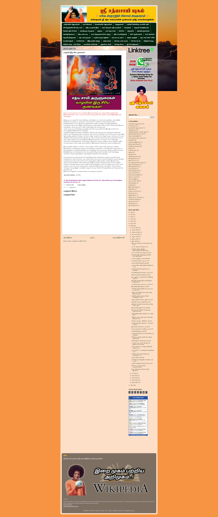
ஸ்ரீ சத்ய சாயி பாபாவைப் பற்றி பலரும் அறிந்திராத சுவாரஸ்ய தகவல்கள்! (83, 458)
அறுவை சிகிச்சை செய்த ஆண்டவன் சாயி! (142, 299)
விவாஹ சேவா (119, 44)
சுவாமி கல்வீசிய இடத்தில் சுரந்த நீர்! (140, 263)
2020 (131, 225)
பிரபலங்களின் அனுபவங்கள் (103, 24)
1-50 (136, 401)
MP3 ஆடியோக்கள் (136, 34)
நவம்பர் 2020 (135, 230)
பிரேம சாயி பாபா (83, 34)
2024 (131, 216)
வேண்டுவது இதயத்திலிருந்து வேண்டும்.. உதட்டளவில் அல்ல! (141, 255)
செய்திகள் (127, 27)
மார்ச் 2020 (134, 378)
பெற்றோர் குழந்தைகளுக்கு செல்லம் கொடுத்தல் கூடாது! (140, 296)
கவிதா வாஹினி (132, 37)
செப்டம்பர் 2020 (136, 234)
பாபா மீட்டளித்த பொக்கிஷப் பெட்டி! (139, 246)
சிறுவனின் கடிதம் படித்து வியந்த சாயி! (141, 302)
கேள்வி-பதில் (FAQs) (70, 31)
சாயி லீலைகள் (87, 24)
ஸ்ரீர (140, 407)
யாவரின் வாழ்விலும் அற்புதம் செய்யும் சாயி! (142, 363)
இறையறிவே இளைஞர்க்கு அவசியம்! (140, 286)
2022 (131, 221)
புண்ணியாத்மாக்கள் (143, 31)
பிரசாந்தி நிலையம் (69, 34)
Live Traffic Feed (138, 397)
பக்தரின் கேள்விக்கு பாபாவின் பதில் (138, 24)
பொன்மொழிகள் (68, 41)
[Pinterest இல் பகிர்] (85, 185)
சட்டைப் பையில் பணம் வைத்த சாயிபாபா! (141, 252)
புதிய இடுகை (67, 237)
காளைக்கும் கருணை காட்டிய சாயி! (140, 260)
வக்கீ (134, 430)
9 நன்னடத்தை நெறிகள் (101, 37)
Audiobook (80, 41)
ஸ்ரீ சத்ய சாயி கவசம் (121, 41)
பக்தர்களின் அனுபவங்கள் (72, 24)
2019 (131, 385)
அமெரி (137, 404)
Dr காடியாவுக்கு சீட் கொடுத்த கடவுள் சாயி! (142, 329)
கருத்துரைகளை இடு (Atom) (79, 241)
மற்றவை (99, 31)
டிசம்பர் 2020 (135, 227)
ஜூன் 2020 (135, 241)
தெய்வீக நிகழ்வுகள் (69, 37)
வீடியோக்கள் (107, 41)
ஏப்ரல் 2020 (134, 375)
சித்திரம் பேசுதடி (149, 41)
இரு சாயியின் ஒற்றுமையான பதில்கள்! (140, 307)
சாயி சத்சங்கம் (150, 34)
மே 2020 (134, 373)
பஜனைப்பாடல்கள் (105, 44)
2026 (131, 212)
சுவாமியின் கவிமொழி (90, 44)
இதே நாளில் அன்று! (94, 41)
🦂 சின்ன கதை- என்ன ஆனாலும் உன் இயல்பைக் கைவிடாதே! (140, 343)
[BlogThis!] (80, 185)
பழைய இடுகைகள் (118, 237)
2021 (131, 223)
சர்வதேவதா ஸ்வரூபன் (87, 31)
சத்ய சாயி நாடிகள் (85, 37)
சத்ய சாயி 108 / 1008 (147, 37)
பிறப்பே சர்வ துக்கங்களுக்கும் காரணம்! (141, 274)
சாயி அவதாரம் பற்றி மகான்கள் (111, 27)
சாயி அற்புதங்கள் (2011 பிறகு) (100, 34)
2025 (131, 214)
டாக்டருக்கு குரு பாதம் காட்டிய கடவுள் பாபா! (142, 284)
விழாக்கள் (130, 31)
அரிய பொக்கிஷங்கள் (120, 34)
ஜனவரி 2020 (135, 382)
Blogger (126, 510)
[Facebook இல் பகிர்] (83, 185)
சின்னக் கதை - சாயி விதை (72, 44)
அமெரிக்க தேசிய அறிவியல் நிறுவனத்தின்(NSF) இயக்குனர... (140, 249)
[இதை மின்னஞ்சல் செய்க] (78, 185)
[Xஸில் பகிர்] (81, 185)
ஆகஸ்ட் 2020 (135, 236)
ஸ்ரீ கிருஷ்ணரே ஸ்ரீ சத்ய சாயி (72, 27)
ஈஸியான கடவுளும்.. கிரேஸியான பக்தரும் (141, 321)
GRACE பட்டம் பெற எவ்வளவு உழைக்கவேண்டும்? (138, 366)
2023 (131, 219)
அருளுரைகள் (119, 24)
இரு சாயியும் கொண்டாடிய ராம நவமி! (140, 326)
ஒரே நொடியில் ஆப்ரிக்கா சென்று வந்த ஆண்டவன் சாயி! (140, 310)
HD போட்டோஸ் (136, 41)
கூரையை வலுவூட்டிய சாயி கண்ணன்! (140, 258)
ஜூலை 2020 (135, 239)
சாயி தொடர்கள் (111, 31)
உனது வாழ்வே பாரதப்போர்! (137, 357)
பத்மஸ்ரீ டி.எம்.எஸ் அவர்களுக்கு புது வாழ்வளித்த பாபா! (140, 354)
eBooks (121, 31)
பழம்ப (134, 433)
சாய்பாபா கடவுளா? (118, 37)
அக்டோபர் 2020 (136, 232)
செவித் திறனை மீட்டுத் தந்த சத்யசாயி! (141, 340)
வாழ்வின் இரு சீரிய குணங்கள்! (139, 331)
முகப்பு (92, 237)
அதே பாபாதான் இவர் (92, 27)
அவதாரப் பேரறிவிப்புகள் (141, 27)
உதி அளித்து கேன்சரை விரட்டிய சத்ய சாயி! (142, 272)
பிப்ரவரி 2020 (135, 380)
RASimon (121, 510)
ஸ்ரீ (139, 420)
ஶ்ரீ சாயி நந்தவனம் (132, 44)
